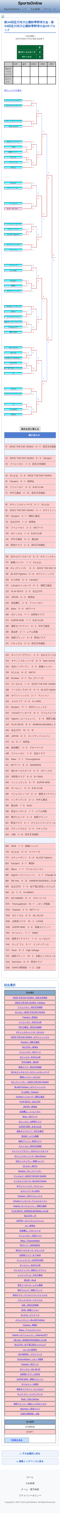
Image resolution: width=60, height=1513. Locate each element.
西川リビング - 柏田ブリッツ (30, 1290)
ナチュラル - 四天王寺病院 (30, 1146)
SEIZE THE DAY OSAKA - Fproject (30, 1002)
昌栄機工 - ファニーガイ (30, 1111)
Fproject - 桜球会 (30, 1017)
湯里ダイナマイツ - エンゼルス (30, 1389)
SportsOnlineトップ (15, 9)
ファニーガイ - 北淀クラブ (30, 1235)
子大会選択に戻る (30, 1453)
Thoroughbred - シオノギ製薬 (30, 1359)
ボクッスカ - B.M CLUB (30, 1057)
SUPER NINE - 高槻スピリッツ (30, 1379)
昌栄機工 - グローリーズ (30, 1230)
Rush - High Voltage (30, 1399)
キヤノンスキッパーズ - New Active (30, 1156)
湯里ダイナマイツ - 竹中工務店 (30, 1131)
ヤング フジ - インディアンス (30, 1394)
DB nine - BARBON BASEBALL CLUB (30, 1340)
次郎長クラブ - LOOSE (30, 1374)
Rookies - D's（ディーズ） (30, 1171)
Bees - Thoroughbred (30, 1240)
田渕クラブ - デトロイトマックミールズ (30, 1295)
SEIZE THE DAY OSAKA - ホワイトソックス (30, 1037)
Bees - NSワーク (30, 1116)
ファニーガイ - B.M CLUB (30, 1022)
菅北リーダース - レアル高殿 (30, 1285)
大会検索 (35, 9)
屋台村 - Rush (30, 1280)
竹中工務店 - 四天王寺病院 (30, 1027)
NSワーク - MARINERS (30, 1245)
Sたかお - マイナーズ (30, 1315)
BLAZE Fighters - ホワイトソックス (30, 1087)
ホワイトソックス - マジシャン (30, 1186)
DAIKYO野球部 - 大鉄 (30, 1413)
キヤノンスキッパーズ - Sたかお (30, 1032)
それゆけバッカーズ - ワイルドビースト (30, 1201)
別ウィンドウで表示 (12, 90)
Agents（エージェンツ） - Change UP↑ (30, 1335)
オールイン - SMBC (30, 1384)
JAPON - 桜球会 (30, 1106)
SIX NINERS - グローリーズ (30, 1354)
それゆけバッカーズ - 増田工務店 (30, 1096)
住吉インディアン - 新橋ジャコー (30, 1161)
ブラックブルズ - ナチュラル (30, 1300)
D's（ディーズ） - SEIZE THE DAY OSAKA (30, 1082)
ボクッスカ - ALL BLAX (30, 1369)
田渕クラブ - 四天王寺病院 (30, 1067)
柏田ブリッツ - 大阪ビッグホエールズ (30, 1404)
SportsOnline (30, 3)
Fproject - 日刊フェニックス (30, 1196)
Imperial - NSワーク (30, 1364)
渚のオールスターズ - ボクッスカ (30, 1250)
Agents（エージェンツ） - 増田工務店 (30, 1206)
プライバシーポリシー (30, 1495)
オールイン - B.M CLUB (30, 1265)
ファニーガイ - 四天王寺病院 (30, 1007)
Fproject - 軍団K (30, 1325)
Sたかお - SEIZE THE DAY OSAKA (30, 1012)
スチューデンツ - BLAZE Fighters (30, 1320)
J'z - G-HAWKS (30, 1349)
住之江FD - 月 (30, 1215)
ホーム (30, 1477)
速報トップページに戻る (30, 1461)
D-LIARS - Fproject (30, 1092)
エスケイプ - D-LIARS (30, 1191)
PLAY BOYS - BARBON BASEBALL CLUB (30, 1211)
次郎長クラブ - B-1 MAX (30, 1255)
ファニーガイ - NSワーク (30, 1052)
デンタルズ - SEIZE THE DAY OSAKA (30, 1176)
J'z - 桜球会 (30, 1225)
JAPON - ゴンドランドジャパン (30, 1220)
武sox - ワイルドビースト (30, 1330)
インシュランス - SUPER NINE (30, 1260)
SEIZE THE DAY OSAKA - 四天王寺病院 (30, 997)
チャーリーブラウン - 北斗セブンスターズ (30, 1151)
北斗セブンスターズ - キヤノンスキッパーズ (30, 1072)
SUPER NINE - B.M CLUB (30, 1126)
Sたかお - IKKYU (30, 1166)
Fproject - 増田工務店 (30, 1042)
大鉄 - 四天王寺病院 (30, 1305)
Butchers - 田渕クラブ (30, 1409)
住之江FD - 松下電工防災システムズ (30, 1344)
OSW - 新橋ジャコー (30, 1310)
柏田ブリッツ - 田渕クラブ (30, 1141)
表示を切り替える (30, 428)
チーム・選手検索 (30, 1489)
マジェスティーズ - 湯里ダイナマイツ (30, 1270)
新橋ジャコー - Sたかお (30, 1077)
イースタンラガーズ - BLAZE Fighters (30, 1181)
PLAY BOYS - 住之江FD (30, 1101)
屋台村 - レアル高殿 (30, 1136)
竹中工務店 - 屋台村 (30, 1062)
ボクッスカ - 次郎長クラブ (30, 1121)
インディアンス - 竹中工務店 (30, 1275)
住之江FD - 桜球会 (30, 1047)
